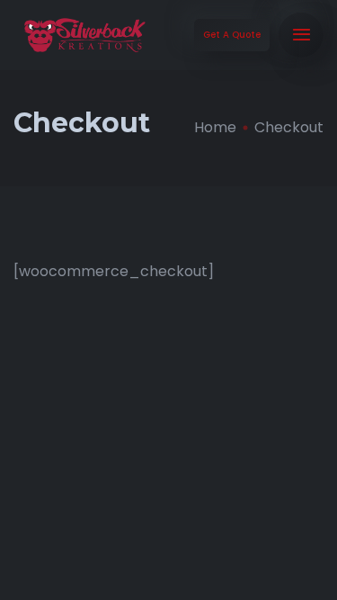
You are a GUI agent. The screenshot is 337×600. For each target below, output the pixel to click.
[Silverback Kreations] (84, 35)
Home (215, 127)
